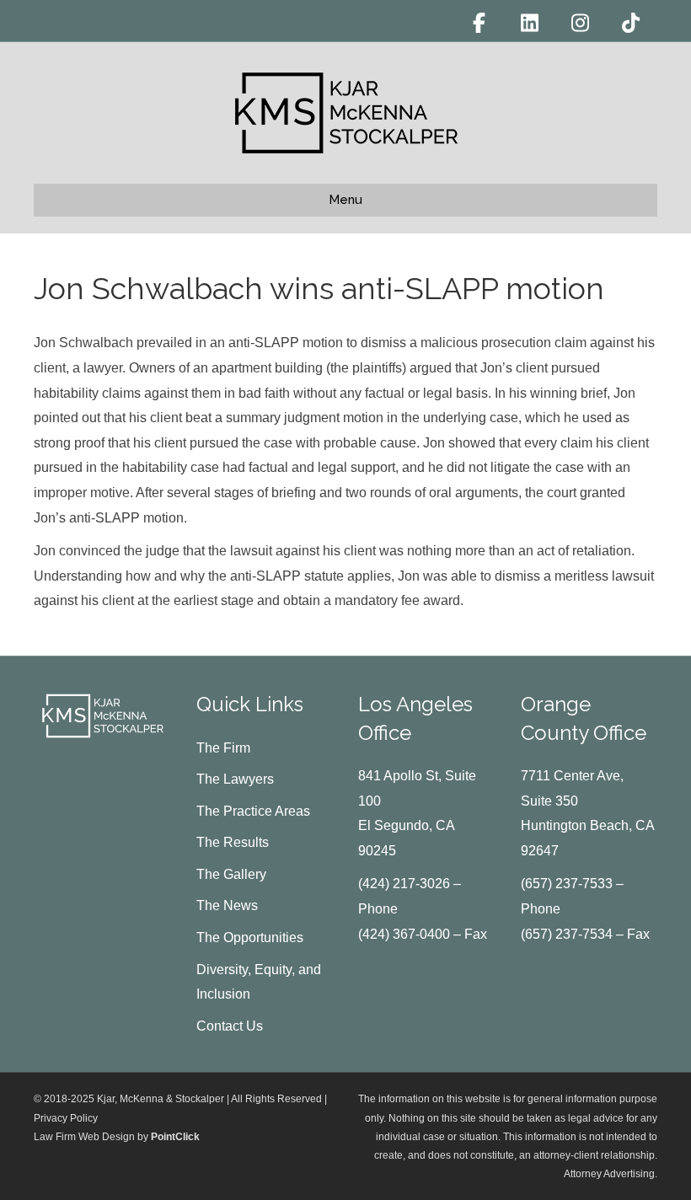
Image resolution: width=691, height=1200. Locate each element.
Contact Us (229, 1026)
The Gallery (231, 874)
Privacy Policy (66, 1118)
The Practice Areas (253, 811)
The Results (232, 842)
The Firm (223, 748)
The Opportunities (249, 937)
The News (227, 905)
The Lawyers (235, 779)
